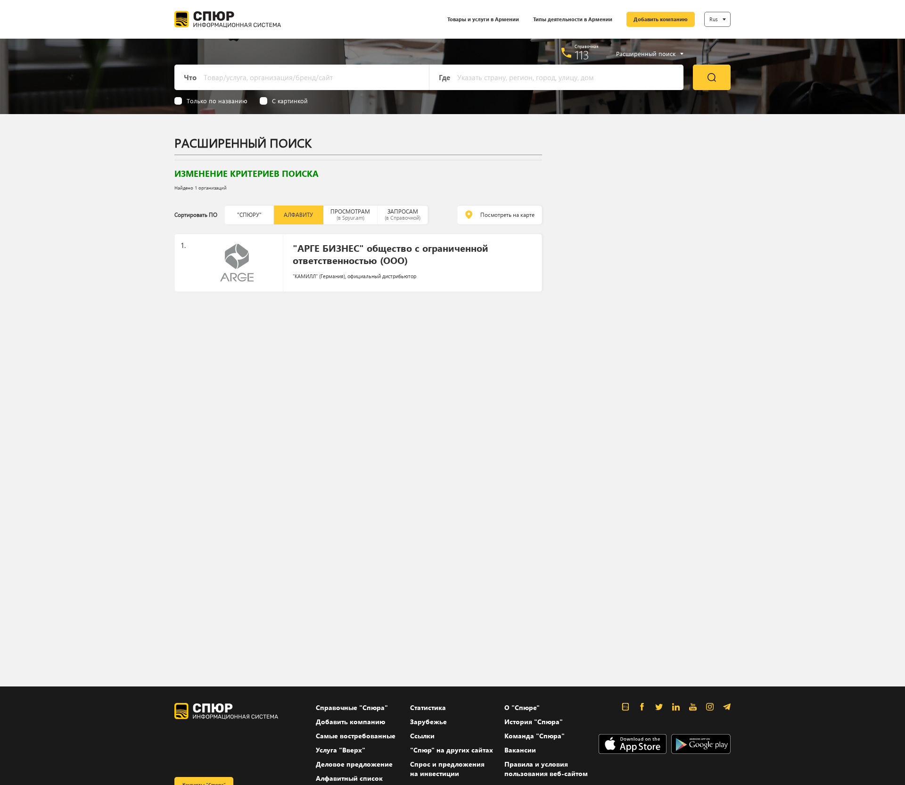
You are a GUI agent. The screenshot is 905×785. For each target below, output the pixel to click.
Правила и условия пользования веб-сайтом (546, 769)
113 (582, 54)
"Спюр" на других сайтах (451, 749)
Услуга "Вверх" (340, 749)
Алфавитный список (349, 778)
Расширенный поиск (645, 54)
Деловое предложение (354, 764)
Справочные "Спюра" (352, 707)
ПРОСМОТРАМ (350, 214)
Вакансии (520, 749)
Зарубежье (428, 721)
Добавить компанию (661, 19)
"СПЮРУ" (249, 214)
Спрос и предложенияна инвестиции (447, 769)
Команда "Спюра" (534, 735)
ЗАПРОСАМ (402, 214)
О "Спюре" (522, 707)
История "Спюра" (533, 721)
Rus (713, 19)
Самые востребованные (355, 735)
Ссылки (422, 735)
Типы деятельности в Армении (572, 19)
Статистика (428, 707)
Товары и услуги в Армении (483, 19)
